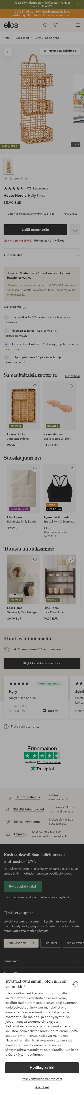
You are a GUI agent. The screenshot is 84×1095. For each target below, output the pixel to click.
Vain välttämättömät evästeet (42, 1079)
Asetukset (42, 1087)
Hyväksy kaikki (42, 1067)
